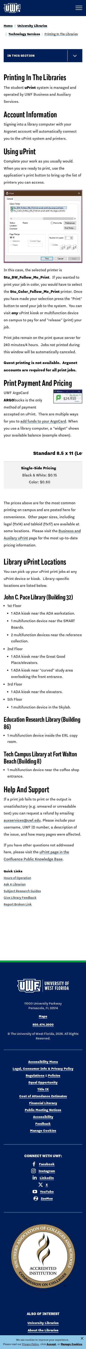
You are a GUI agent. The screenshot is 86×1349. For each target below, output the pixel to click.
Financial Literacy (43, 1103)
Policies (54, 1075)
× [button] (82, 1338)
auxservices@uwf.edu (22, 820)
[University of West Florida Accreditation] (43, 1256)
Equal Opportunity (43, 1082)
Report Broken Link (18, 904)
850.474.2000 (43, 1024)
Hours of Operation (17, 878)
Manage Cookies (43, 1130)
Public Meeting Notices (43, 1110)
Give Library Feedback (20, 897)
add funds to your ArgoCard (43, 421)
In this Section (21, 55)
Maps (43, 1016)
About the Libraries (43, 1330)
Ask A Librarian (15, 884)
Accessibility (43, 1117)
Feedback (43, 1124)
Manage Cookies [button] (71, 1344)
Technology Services (24, 34)
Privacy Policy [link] (30, 1344)
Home (8, 26)
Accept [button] (51, 1344)
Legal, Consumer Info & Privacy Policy (43, 1068)
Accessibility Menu (43, 1062)
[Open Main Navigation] (78, 8)
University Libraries (32, 26)
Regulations (35, 1075)
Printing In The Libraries (61, 34)
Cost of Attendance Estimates (43, 1096)
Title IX (43, 1089)
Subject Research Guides (22, 891)
